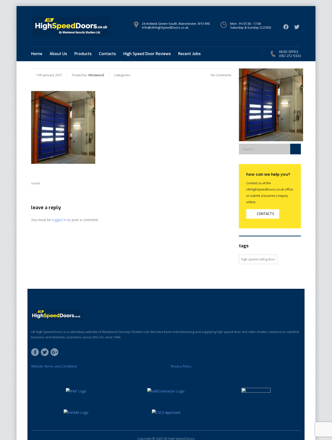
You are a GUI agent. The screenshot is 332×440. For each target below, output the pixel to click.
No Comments (221, 75)
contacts (265, 214)
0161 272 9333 (290, 56)
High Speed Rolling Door (258, 259)
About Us (58, 53)
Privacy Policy (181, 366)
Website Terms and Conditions (54, 366)
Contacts (107, 53)
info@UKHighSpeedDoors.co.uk (165, 27)
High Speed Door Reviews (147, 53)
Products (83, 53)
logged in (59, 219)
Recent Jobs (189, 53)
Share (35, 183)
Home (36, 53)
